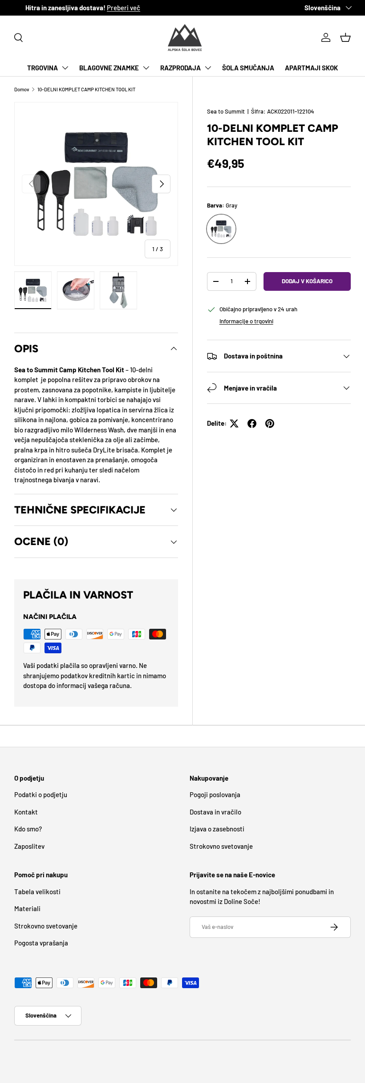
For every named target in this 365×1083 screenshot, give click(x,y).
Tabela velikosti (37, 892)
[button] (345, 37)
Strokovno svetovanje (221, 846)
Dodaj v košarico (307, 281)
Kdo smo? (28, 829)
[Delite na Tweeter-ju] (234, 423)
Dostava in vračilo (215, 812)
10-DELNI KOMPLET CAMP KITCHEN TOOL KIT (86, 89)
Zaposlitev (29, 846)
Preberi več (143, 8)
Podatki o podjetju (40, 794)
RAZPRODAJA (180, 68)
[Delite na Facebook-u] (252, 423)
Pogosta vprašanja (41, 943)
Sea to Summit (226, 111)
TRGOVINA (42, 68)
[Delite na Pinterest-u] (270, 423)
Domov (21, 89)
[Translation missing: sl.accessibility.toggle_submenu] (65, 67)
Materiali (27, 908)
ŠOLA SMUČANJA (248, 68)
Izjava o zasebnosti (217, 829)
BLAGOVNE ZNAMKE (109, 68)
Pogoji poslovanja (215, 794)
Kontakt (26, 812)
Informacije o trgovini (246, 321)
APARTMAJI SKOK (311, 68)
